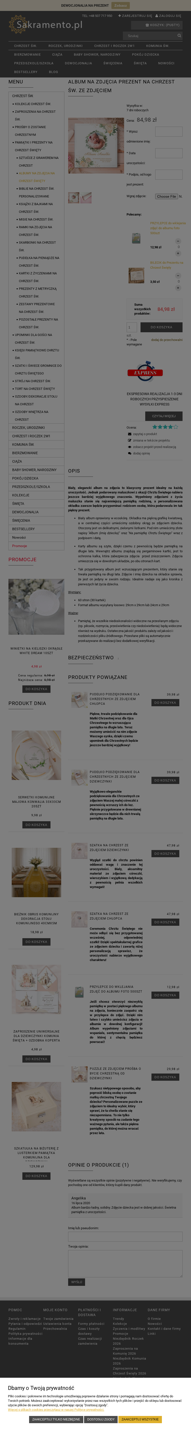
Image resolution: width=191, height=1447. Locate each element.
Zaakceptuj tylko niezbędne (56, 1419)
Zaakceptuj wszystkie (140, 1419)
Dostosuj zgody (101, 1419)
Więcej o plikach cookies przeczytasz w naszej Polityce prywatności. (56, 1409)
